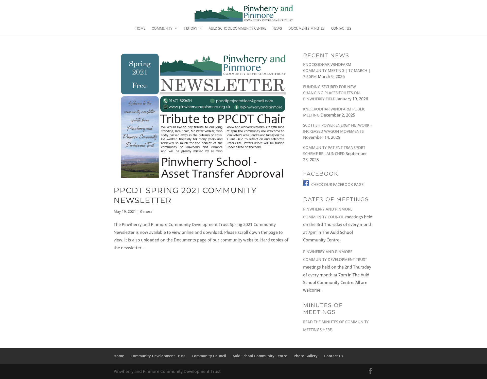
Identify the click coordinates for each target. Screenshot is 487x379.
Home (140, 29)
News (277, 29)
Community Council (209, 355)
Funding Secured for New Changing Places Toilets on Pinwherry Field (331, 92)
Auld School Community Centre (237, 29)
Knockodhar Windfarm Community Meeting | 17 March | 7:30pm (336, 70)
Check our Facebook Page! (337, 184)
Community (162, 29)
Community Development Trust (158, 355)
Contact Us (341, 29)
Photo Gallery (306, 355)
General (146, 211)
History (190, 29)
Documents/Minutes (306, 29)
